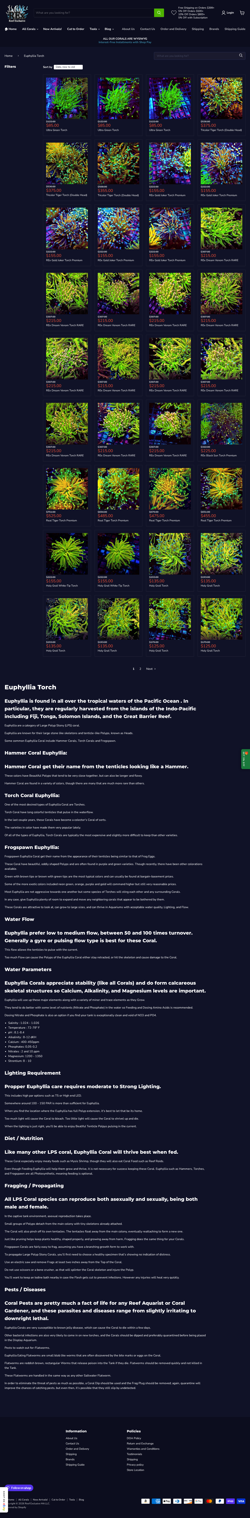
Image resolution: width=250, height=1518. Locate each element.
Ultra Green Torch (56, 130)
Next (149, 669)
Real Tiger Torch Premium (61, 520)
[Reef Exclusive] (17, 13)
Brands (214, 29)
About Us (128, 29)
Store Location (135, 1470)
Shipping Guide (235, 29)
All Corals (29, 29)
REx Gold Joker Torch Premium (167, 195)
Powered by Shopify (15, 1507)
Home (9, 56)
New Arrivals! (52, 29)
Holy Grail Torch (158, 585)
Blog (108, 29)
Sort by (47, 67)
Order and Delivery (173, 29)
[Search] (159, 13)
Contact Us (147, 29)
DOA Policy (134, 1438)
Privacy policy (135, 1465)
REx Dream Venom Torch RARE (219, 260)
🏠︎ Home (11, 29)
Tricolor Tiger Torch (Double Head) (221, 130)
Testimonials (134, 1454)
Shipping (198, 29)
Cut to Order (75, 29)
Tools (94, 29)
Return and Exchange (140, 1443)
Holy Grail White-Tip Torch (62, 585)
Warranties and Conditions (143, 1449)
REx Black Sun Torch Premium (219, 455)
